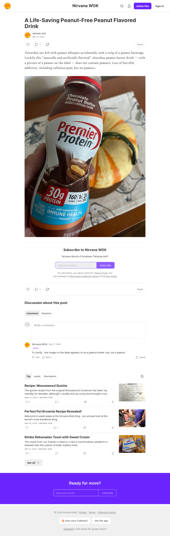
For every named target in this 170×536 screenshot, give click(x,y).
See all (31, 462)
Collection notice (106, 512)
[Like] (28, 44)
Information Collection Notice (84, 276)
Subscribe (142, 6)
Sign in (159, 6)
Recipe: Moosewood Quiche (46, 386)
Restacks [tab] (46, 313)
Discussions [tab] (50, 376)
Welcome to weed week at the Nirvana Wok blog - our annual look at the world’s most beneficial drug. (66, 417)
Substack (69, 529)
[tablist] (39, 313)
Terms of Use (101, 272)
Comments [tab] (32, 313)
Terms (92, 512)
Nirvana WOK (39, 33)
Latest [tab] (37, 376)
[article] (85, 393)
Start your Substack (76, 520)
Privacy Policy (110, 276)
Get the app (101, 520)
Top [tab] (28, 376)
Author (36, 348)
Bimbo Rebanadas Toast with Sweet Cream (57, 437)
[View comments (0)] (56, 453)
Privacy (83, 512)
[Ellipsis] (143, 344)
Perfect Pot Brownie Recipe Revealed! (53, 411)
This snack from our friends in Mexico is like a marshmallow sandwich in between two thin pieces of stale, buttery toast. (66, 443)
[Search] (122, 6)
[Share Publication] (129, 6)
